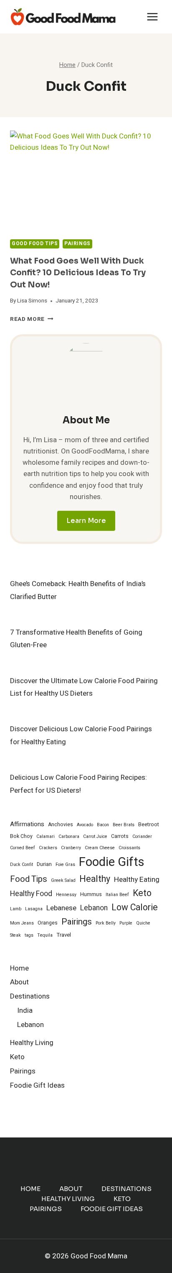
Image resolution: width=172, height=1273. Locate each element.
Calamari (45, 836)
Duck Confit (21, 864)
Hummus (91, 894)
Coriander (142, 836)
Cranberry (71, 848)
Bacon (103, 825)
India (25, 1010)
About (19, 982)
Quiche (143, 923)
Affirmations (27, 824)
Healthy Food (31, 894)
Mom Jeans (22, 923)
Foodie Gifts (111, 862)
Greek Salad (63, 880)
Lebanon (94, 908)
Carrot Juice (95, 836)
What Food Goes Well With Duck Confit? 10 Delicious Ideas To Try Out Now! (78, 273)
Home (19, 968)
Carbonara (68, 836)
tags (29, 935)
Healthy (94, 879)
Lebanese (61, 908)
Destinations (30, 996)
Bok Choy (21, 836)
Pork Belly (106, 923)
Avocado (85, 825)
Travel (63, 935)
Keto (142, 893)
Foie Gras (65, 864)
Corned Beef (22, 848)
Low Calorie (134, 907)
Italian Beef (117, 894)
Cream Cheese (100, 848)
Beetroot (148, 824)
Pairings (77, 243)
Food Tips (28, 879)
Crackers (48, 848)
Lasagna (34, 909)
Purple (125, 923)
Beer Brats (123, 825)
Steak (15, 935)
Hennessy (66, 894)
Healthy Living (31, 1042)
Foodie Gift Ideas (37, 1085)
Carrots (120, 836)
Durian (44, 864)
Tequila (45, 935)
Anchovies (60, 824)
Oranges (48, 923)
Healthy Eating (136, 879)
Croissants (129, 848)
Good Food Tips (35, 243)
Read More (31, 319)
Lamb (15, 909)
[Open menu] (152, 16)
